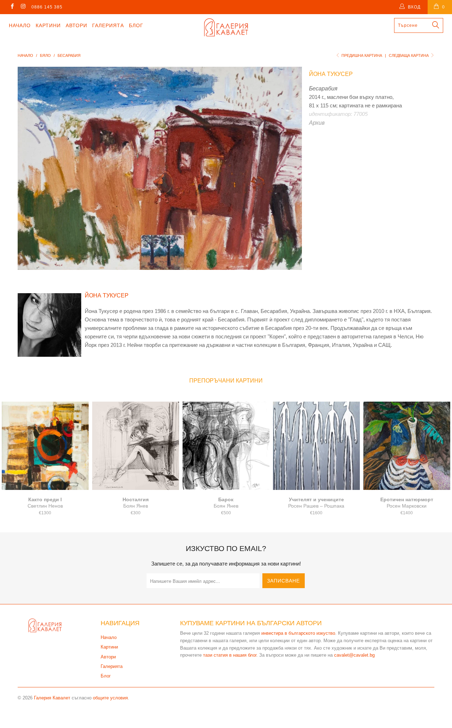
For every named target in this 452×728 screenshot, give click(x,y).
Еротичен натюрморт (406, 446)
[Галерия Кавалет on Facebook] (12, 7)
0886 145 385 (47, 7)
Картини (48, 25)
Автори (76, 25)
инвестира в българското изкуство (298, 633)
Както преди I (45, 446)
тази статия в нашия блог (229, 655)
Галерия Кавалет (52, 697)
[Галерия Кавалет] (226, 27)
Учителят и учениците (316, 446)
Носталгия (135, 446)
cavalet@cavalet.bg (354, 655)
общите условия (110, 697)
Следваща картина (409, 55)
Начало (20, 25)
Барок (226, 446)
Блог (136, 25)
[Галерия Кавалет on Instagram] (23, 7)
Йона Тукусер (331, 74)
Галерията (108, 25)
